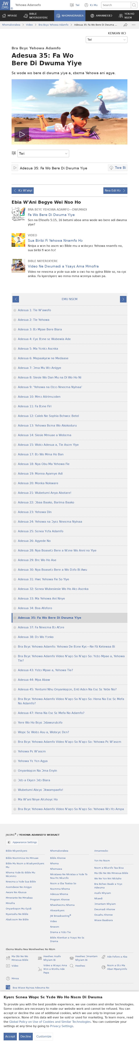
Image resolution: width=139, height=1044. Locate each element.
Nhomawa (56, 869)
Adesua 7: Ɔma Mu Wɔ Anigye (39, 368)
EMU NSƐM (69, 299)
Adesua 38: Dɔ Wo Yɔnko (36, 637)
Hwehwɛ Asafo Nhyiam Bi (49, 958)
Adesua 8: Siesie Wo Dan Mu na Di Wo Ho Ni (49, 377)
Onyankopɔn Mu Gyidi (18, 908)
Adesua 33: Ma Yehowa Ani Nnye (41, 598)
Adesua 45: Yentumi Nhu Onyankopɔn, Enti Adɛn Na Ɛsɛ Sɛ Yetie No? (67, 689)
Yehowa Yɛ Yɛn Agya (33, 761)
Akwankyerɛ (57, 910)
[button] (36, 15)
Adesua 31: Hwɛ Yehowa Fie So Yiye (43, 579)
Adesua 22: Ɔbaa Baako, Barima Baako (46, 502)
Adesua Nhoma (59, 894)
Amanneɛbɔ (101, 850)
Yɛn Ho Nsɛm (102, 860)
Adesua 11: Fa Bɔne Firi (34, 406)
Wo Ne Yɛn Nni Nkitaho (107, 878)
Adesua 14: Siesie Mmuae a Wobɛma (44, 435)
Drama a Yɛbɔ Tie (60, 932)
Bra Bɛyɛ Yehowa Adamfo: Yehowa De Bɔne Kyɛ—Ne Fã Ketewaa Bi (66, 646)
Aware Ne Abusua (16, 892)
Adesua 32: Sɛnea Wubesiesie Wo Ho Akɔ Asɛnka (53, 589)
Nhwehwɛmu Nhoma (62, 905)
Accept (10, 1036)
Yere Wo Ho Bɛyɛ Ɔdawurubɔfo (40, 722)
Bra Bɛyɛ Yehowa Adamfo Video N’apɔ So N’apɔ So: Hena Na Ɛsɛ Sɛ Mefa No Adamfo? (71, 701)
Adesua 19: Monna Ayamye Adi (40, 473)
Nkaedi (98, 898)
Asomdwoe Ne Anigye (19, 887)
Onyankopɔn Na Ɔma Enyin (37, 770)
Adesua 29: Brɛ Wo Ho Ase (37, 560)
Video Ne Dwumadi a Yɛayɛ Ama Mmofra (63, 266)
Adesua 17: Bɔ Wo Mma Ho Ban (41, 454)
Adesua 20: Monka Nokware (38, 483)
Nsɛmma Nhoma (60, 888)
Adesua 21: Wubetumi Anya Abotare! (44, 493)
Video (29, 24)
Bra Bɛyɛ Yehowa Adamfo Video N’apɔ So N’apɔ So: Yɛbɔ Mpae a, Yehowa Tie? (71, 658)
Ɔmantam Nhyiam (105, 904)
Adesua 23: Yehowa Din (35, 512)
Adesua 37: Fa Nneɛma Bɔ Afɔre (41, 627)
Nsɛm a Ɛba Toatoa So (63, 883)
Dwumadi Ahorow (104, 909)
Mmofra (10, 903)
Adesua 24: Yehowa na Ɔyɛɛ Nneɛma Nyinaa (50, 521)
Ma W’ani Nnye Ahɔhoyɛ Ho (38, 799)
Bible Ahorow (58, 858)
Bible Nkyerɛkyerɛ (16, 850)
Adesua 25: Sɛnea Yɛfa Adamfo (40, 531)
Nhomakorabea (11, 24)
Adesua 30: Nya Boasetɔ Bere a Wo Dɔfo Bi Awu (52, 569)
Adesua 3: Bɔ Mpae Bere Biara (40, 329)
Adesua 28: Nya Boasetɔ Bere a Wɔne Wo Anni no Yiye (57, 550)
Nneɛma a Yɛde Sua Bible (21, 881)
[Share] (125, 24)
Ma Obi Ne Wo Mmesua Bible (111, 873)
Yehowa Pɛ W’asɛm (32, 751)
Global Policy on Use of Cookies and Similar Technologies (50, 1022)
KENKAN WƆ (117, 33)
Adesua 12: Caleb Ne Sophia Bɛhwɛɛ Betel (48, 416)
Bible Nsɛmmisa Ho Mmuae (22, 858)
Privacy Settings (61, 1026)
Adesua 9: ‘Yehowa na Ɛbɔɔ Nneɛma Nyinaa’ (50, 387)
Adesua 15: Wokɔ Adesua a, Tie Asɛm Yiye (48, 444)
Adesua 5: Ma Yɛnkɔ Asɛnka (38, 348)
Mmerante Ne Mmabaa (19, 897)
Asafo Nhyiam (102, 893)
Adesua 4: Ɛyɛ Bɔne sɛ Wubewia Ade (44, 339)
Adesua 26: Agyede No (34, 541)
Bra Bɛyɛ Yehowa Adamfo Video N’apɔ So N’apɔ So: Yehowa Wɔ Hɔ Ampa (71, 809)
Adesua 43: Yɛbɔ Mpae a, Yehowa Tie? (45, 670)
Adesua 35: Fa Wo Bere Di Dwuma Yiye (49, 617)
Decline (25, 1036)
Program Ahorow (60, 899)
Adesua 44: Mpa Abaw (34, 679)
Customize (43, 1036)
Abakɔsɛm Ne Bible (17, 919)
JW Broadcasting (60, 916)
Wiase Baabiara (103, 920)
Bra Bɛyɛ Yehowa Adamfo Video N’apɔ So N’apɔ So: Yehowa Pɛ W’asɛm (69, 742)
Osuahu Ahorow (103, 914)
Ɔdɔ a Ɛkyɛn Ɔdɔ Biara (34, 780)
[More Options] (133, 24)
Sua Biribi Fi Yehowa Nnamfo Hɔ (55, 240)
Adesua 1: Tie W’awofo (34, 310)
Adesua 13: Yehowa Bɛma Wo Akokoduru (47, 425)
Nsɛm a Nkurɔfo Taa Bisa (109, 867)
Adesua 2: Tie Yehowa (33, 320)
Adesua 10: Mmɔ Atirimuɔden (39, 396)
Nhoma (54, 863)
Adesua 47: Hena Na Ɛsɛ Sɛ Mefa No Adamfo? (51, 713)
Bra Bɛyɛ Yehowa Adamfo (53, 24)
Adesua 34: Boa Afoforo (35, 608)
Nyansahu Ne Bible (17, 914)
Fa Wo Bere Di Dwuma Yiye (51, 215)
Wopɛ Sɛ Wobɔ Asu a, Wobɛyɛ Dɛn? (43, 732)
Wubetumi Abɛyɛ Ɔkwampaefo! (40, 790)
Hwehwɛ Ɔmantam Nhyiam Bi (84, 958)
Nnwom (54, 926)
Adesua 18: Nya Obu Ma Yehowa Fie (44, 464)
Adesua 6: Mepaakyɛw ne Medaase (43, 358)
